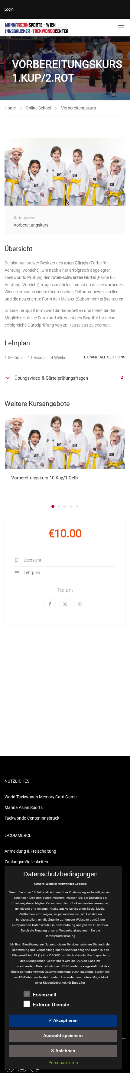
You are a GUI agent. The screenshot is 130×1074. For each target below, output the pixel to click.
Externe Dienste (51, 1004)
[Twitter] (65, 604)
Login (9, 9)
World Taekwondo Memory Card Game (40, 796)
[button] (52, 506)
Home (10, 108)
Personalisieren (63, 1062)
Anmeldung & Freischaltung (30, 851)
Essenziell (44, 994)
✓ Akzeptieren (63, 1020)
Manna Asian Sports (24, 807)
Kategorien (24, 217)
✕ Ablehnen (63, 1050)
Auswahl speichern (63, 1035)
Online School (38, 108)
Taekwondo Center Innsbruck (32, 818)
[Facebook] (50, 604)
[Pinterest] (80, 604)
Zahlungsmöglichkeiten (26, 861)
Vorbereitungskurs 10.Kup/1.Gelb (44, 478)
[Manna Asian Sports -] (37, 27)
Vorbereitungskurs (78, 108)
